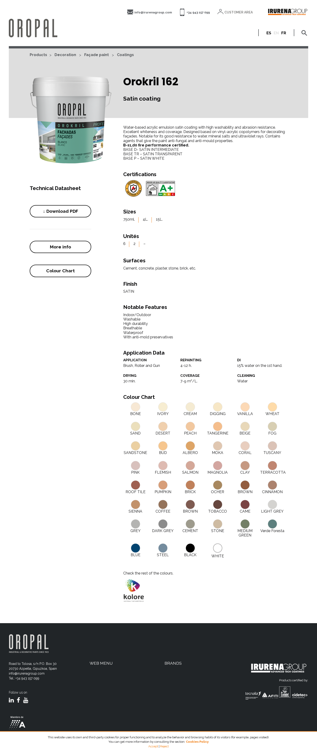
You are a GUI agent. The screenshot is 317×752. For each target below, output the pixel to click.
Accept (153, 746)
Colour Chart (60, 270)
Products (38, 55)
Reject (164, 746)
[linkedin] (11, 700)
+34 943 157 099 (198, 12)
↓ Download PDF (60, 211)
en (276, 33)
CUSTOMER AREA (238, 12)
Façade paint (96, 55)
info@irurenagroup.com (153, 12)
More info (60, 246)
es (268, 33)
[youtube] (25, 700)
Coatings (125, 55)
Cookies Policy (197, 741)
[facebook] (18, 700)
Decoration (65, 55)
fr (283, 33)
